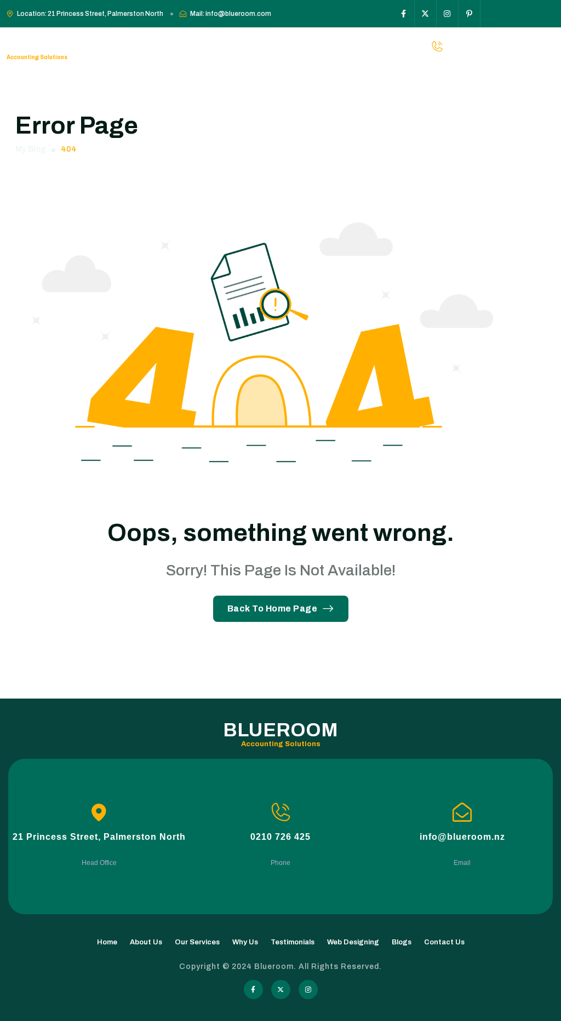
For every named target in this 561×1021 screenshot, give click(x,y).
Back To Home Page (272, 608)
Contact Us (444, 942)
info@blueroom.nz (462, 836)
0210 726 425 (280, 836)
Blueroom (54, 41)
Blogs (401, 942)
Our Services (197, 942)
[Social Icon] (404, 13)
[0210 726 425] (280, 812)
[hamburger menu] (548, 46)
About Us (146, 942)
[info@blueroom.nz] (462, 812)
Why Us (245, 942)
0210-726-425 (502, 46)
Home (107, 942)
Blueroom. (276, 966)
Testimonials (292, 942)
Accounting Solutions (37, 57)
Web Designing (353, 942)
